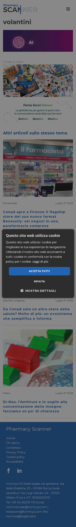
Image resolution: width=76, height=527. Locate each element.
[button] (38, 290)
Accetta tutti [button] (39, 271)
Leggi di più (40, 261)
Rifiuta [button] (39, 281)
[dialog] (38, 263)
